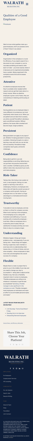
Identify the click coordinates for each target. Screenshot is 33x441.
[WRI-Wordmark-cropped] (13, 1)
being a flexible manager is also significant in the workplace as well (14, 286)
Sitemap (11, 437)
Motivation (20, 323)
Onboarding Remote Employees (16, 315)
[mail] (22, 368)
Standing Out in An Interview (15, 313)
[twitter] (13, 368)
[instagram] (16, 368)
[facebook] (10, 368)
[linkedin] (19, 368)
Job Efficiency (14, 323)
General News (6, 323)
